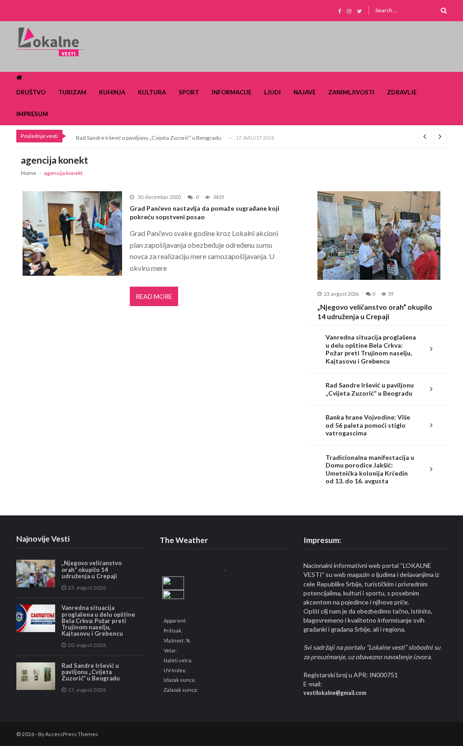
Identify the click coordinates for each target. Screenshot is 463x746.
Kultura (152, 92)
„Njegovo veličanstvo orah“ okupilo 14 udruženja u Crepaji (374, 311)
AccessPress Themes (71, 734)
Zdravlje (401, 92)
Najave (304, 92)
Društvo (31, 92)
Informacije (231, 92)
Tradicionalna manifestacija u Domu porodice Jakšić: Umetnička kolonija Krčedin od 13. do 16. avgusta (370, 469)
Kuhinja (112, 92)
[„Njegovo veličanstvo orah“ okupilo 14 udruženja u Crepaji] (378, 235)
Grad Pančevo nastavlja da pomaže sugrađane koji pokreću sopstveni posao (204, 212)
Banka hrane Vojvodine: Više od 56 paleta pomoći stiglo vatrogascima (368, 425)
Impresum (32, 114)
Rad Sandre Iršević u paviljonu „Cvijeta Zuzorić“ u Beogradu (148, 137)
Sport (189, 92)
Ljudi (272, 92)
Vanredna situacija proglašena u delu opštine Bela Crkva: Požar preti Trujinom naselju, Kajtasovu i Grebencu (371, 349)
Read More (154, 296)
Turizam (72, 92)
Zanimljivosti (351, 92)
